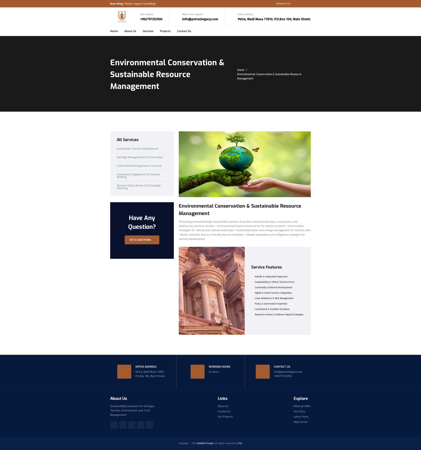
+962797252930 (151, 19)
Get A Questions (140, 239)
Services (148, 31)
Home (114, 31)
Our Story (299, 411)
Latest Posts (301, 416)
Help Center (301, 422)
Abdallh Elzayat (205, 443)
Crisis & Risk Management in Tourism (139, 166)
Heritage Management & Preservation (140, 157)
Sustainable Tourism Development (137, 148)
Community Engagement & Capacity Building (138, 176)
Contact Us (184, 31)
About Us (130, 31)
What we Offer (302, 406)
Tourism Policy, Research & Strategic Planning (139, 187)
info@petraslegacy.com (200, 19)
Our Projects (225, 416)
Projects (165, 31)
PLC (240, 443)
